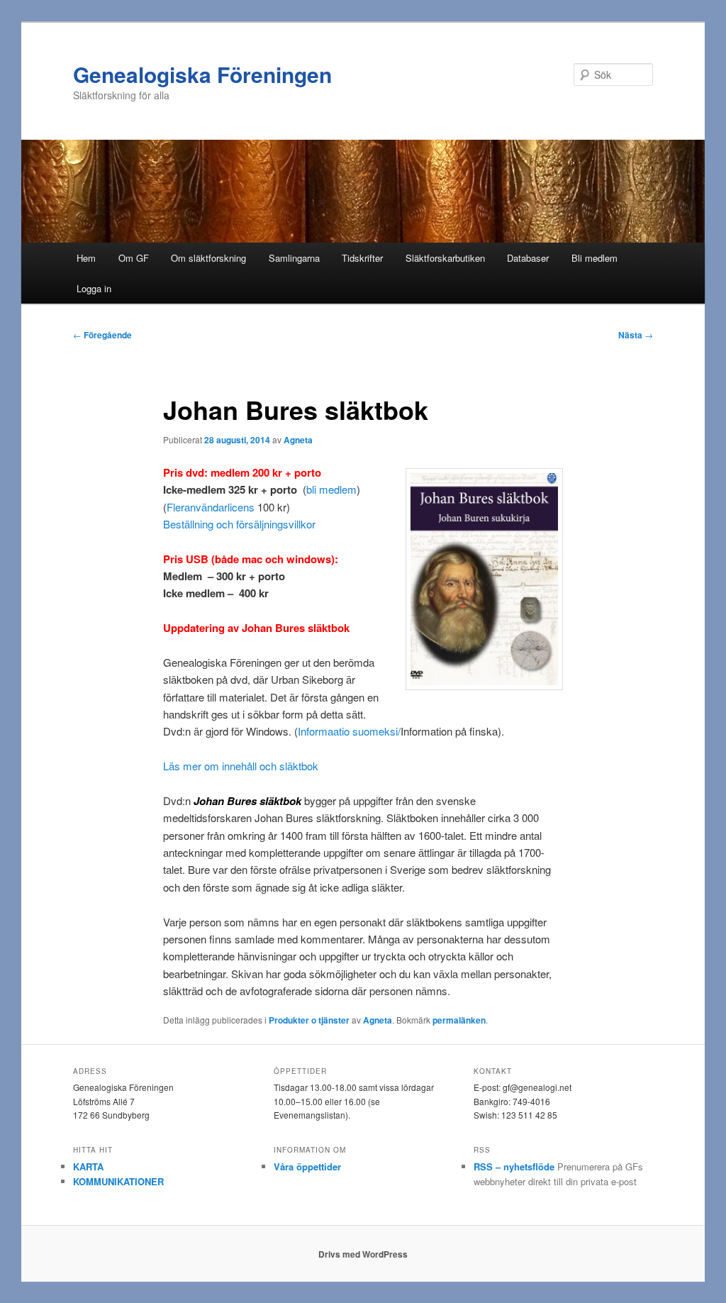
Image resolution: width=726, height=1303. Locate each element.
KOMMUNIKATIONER (118, 1181)
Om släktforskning (208, 258)
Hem (86, 258)
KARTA (88, 1166)
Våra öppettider (307, 1166)
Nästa (635, 334)
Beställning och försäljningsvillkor (239, 523)
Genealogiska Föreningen (202, 74)
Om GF (133, 258)
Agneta (298, 439)
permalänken (459, 1020)
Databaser (528, 258)
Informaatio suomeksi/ (349, 730)
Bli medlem (594, 258)
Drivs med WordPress (363, 1254)
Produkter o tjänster (309, 1020)
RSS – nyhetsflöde (514, 1166)
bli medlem (331, 489)
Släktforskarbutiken (445, 258)
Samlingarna (294, 258)
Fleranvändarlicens (211, 506)
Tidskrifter (362, 258)
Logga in (94, 288)
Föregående (102, 334)
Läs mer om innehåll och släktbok (240, 765)
